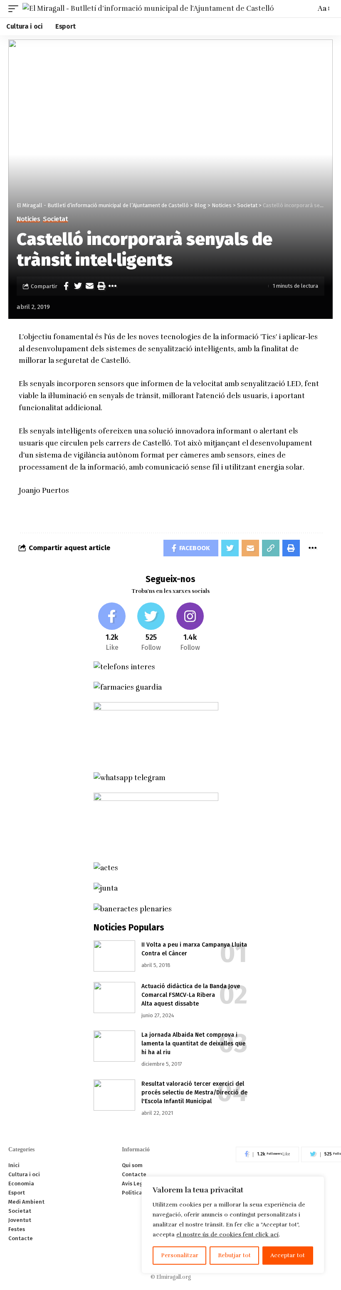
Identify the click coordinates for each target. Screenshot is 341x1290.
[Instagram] (190, 627)
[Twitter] (151, 627)
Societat (55, 219)
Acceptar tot (287, 1255)
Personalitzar (179, 1255)
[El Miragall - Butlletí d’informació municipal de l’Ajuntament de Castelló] (148, 8)
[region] (232, 1224)
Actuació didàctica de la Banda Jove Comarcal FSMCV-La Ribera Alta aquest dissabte (190, 995)
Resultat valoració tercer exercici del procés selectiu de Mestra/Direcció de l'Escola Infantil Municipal (194, 1092)
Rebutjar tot (234, 1255)
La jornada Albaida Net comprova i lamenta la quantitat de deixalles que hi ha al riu (193, 1043)
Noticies (28, 219)
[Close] (316, 1183)
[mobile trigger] (15, 8)
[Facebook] (112, 627)
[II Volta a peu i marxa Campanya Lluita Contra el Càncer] (114, 956)
